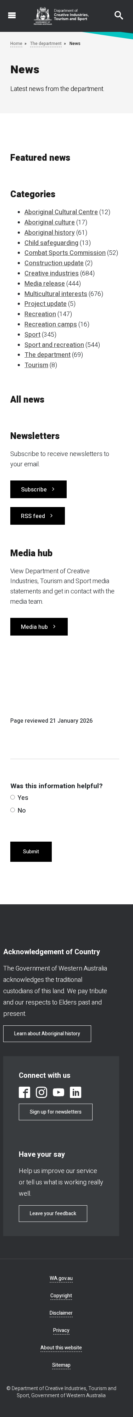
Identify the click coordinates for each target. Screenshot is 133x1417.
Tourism (36, 365)
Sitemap (61, 1365)
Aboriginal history (49, 233)
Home (16, 43)
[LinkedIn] (75, 1092)
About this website (61, 1347)
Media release (44, 284)
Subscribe (34, 489)
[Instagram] (41, 1092)
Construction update (54, 263)
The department (46, 43)
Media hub (34, 627)
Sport (32, 335)
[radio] (12, 797)
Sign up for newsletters (56, 1112)
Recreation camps (50, 324)
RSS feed (33, 516)
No (22, 810)
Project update (45, 304)
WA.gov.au (61, 1278)
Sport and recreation (54, 345)
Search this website (114, 11)
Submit (31, 851)
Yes (23, 798)
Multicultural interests (55, 294)
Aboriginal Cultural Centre (61, 212)
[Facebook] (24, 1092)
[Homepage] (61, 16)
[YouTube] (58, 1092)
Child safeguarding (51, 243)
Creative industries (51, 273)
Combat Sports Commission (65, 253)
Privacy (61, 1330)
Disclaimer (61, 1313)
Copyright (61, 1295)
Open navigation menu (7, 11)
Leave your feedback (53, 1213)
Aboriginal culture (49, 222)
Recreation (40, 314)
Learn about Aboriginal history (47, 1033)
